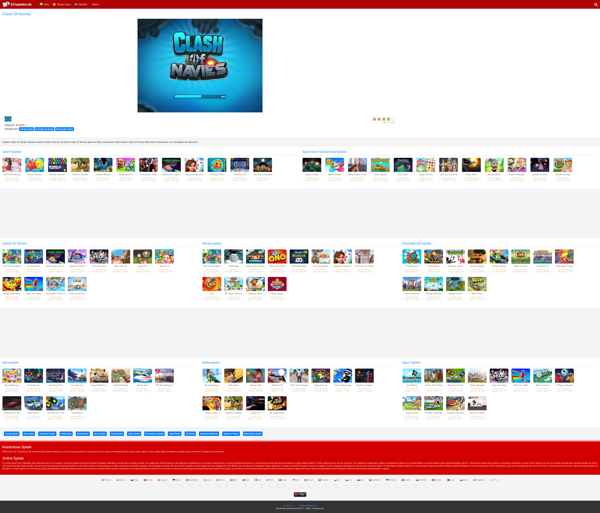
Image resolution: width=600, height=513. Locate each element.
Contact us (288, 505)
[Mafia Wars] (233, 375)
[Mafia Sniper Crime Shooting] (357, 164)
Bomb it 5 (164, 266)
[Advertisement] (500, 59)
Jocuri (310, 480)
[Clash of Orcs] (520, 256)
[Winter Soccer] (542, 375)
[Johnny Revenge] (342, 375)
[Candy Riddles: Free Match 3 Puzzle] (34, 164)
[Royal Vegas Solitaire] (277, 284)
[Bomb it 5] (164, 256)
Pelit (271, 480)
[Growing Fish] (33, 256)
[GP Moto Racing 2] (164, 375)
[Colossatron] (433, 256)
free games (169, 485)
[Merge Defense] (433, 284)
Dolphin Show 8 (77, 266)
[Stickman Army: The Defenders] (455, 256)
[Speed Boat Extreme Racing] (142, 375)
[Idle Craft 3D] (120, 256)
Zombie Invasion (540, 174)
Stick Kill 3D (277, 385)
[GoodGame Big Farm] (562, 164)
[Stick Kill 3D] (277, 375)
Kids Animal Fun (77, 293)
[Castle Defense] (411, 284)
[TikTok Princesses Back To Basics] (11, 164)
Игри (465, 480)
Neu (46, 4)
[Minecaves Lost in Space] (171, 164)
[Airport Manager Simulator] (517, 164)
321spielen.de (21, 4)
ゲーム (495, 480)
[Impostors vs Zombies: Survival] (320, 375)
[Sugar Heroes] (425, 164)
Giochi (222, 480)
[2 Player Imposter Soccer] (564, 375)
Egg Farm (142, 266)
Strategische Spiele (44, 129)
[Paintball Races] (120, 375)
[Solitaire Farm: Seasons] (255, 284)
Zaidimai (422, 480)
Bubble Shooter (57, 174)
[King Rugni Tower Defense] (564, 256)
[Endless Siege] (499, 256)
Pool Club (403, 174)
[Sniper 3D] (255, 403)
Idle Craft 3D (121, 266)
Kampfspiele (83, 433)
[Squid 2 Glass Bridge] (311, 164)
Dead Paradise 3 (99, 385)
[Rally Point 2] (33, 403)
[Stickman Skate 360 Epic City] (477, 403)
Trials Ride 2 (77, 413)
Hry (350, 480)
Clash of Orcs (520, 266)
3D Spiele (190, 433)
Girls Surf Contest (448, 174)
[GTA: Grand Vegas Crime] (299, 375)
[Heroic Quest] (494, 164)
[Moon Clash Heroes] (211, 403)
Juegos (164, 480)
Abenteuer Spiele (47, 433)
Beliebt (83, 4)
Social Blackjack (299, 266)
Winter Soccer (543, 385)
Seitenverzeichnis (308, 505)
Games (107, 480)
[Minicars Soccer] (455, 375)
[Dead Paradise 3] (99, 375)
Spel (247, 480)
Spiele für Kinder (14, 243)
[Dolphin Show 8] (77, 256)
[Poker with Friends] (255, 256)
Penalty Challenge (433, 413)
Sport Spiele (411, 362)
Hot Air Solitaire (320, 266)
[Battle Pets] (477, 284)
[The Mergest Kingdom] (411, 256)
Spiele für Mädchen (209, 433)
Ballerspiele (211, 362)
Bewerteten (64, 4)
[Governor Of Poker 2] (364, 256)
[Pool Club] (403, 164)
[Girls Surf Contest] (448, 164)
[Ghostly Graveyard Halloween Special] (262, 164)
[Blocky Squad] (477, 256)
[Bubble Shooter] (57, 164)
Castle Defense (411, 293)
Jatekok (325, 480)
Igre (362, 480)
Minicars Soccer (455, 385)
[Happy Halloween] (11, 284)
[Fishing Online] (217, 164)
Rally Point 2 (34, 413)
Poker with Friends (255, 266)
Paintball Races (121, 385)
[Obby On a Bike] (33, 284)
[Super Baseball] (477, 375)
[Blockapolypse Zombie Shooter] (211, 375)
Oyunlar (438, 480)
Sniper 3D (255, 413)
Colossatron (434, 266)
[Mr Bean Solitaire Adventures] (233, 284)
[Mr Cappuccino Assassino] (277, 403)
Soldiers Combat (80, 174)
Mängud (392, 480)
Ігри (297, 480)
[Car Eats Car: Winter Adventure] (77, 375)
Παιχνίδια (480, 480)
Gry (339, 480)
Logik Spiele (174, 433)
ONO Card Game (277, 266)
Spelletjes (193, 480)
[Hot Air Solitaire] (320, 256)
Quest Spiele (134, 433)
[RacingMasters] (11, 375)
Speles (407, 480)
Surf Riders (411, 385)
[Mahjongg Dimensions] (233, 256)
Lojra (452, 480)
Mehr (95, 4)
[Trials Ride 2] (77, 403)
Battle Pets (477, 293)
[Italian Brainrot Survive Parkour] (125, 164)
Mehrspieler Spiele (64, 129)
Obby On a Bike (33, 293)
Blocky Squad (477, 266)
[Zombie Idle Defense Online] (255, 375)
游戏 (415, 488)
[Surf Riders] (411, 375)
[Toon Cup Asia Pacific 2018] (99, 256)
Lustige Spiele (26, 129)
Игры (136, 480)
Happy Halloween (11, 293)
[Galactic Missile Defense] (103, 164)
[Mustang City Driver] (55, 375)
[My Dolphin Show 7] (55, 284)
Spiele (178, 480)
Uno (212, 293)
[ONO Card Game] (277, 256)
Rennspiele (10, 362)
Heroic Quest (494, 174)
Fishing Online (217, 174)
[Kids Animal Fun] (77, 284)
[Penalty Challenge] (433, 403)
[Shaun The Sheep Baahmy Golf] (433, 375)
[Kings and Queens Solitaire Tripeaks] (194, 164)
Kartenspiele (211, 243)
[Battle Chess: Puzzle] (334, 164)
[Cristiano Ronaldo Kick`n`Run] (455, 403)
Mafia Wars (233, 385)
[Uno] (211, 284)
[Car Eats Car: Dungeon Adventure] (33, 375)
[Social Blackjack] (299, 256)
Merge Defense (433, 293)
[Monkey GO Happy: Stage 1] (239, 164)
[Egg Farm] (142, 256)
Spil (259, 480)
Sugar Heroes (425, 174)
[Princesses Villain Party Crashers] (148, 164)
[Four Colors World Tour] (11, 256)
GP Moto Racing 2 (164, 385)
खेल (408, 488)
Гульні (327, 488)
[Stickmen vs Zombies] (542, 256)
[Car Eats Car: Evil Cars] (55, 403)
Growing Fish (33, 266)
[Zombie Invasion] (539, 164)
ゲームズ (425, 488)
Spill (235, 480)
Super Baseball (477, 385)
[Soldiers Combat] (80, 164)
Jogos (149, 480)
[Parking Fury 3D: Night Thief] (11, 403)
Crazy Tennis (412, 413)
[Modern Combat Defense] (364, 375)
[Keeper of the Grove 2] (455, 284)
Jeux (208, 480)
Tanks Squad (380, 174)
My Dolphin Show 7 (55, 293)
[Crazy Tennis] (411, 403)
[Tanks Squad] (380, 164)
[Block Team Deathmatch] (471, 164)
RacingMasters (12, 385)
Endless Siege (499, 266)
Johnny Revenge (342, 385)
